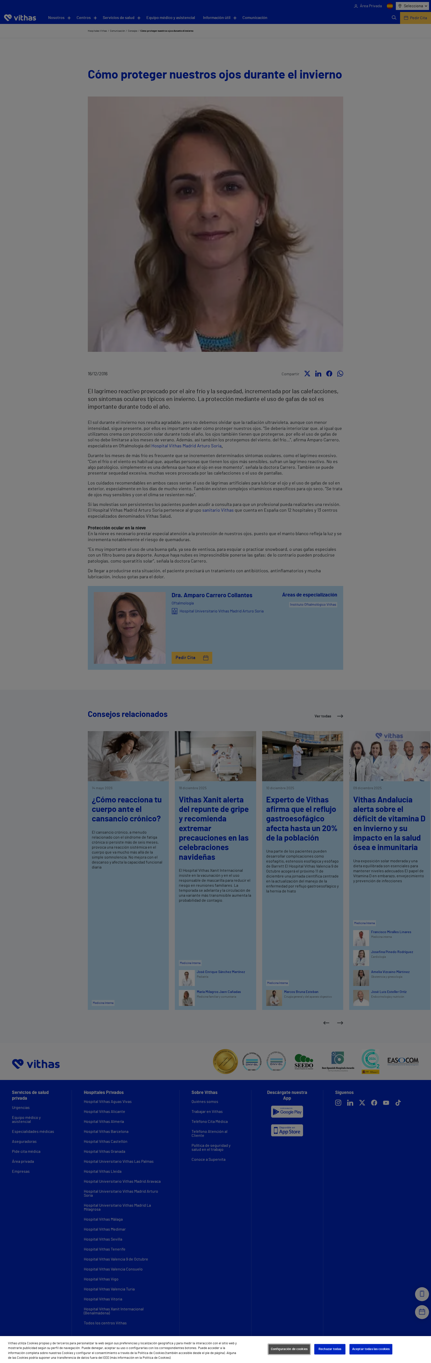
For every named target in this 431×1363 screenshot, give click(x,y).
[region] (215, 1349)
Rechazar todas (330, 1349)
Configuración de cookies (289, 1349)
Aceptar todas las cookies (371, 1349)
